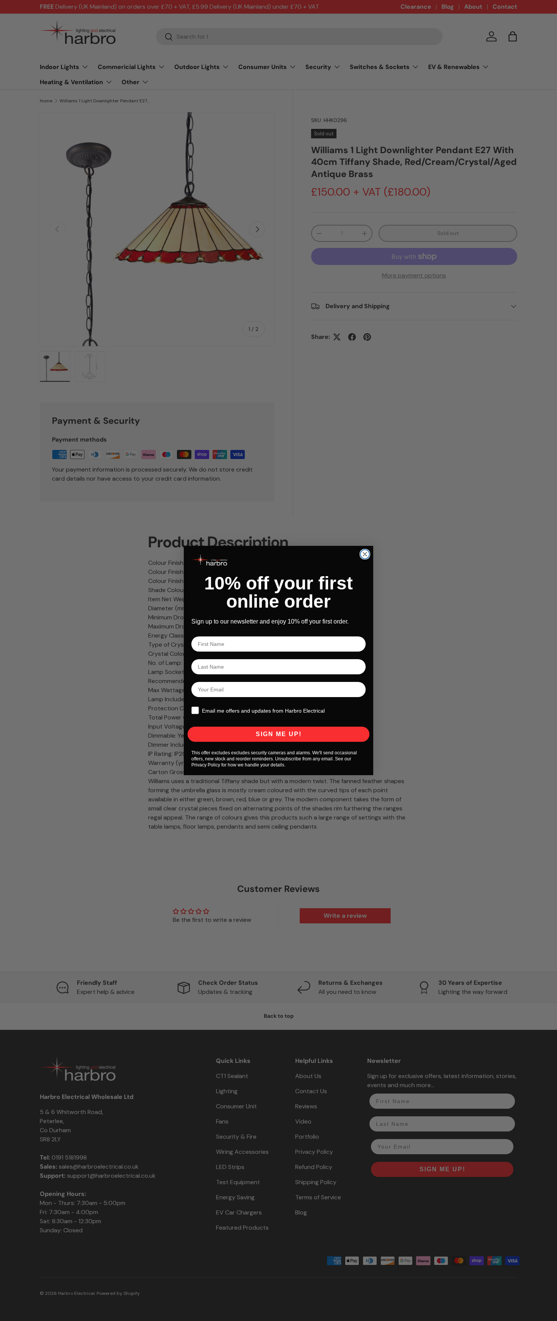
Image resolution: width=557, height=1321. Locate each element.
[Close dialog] (364, 554)
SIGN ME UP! (279, 734)
